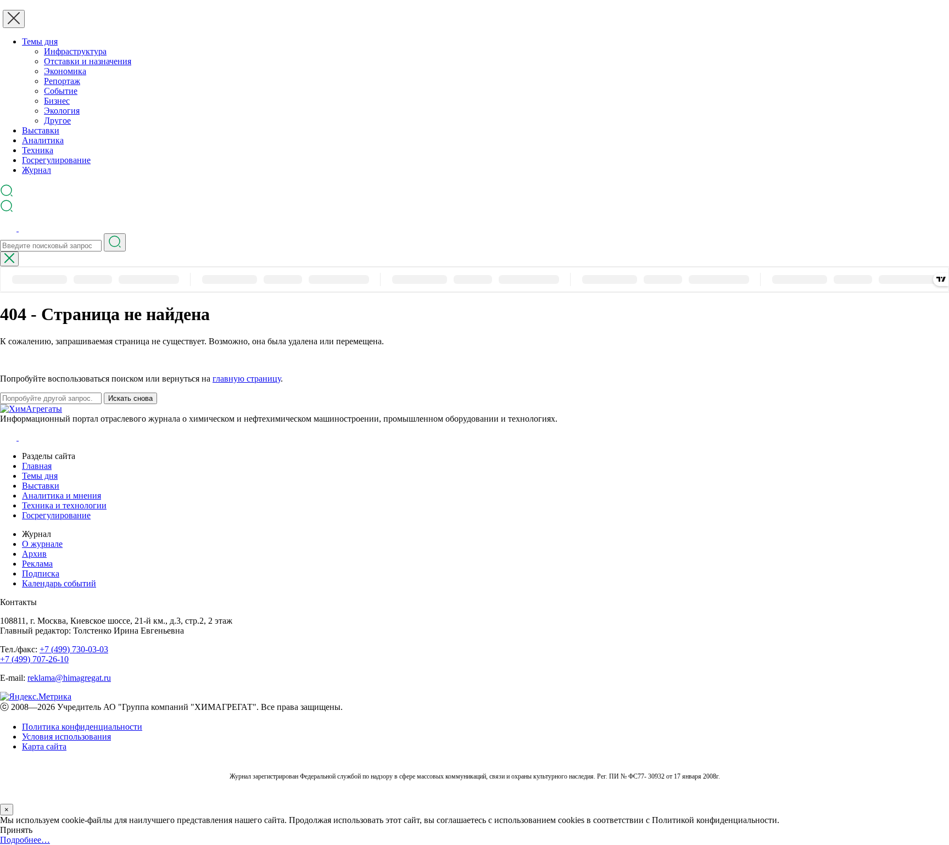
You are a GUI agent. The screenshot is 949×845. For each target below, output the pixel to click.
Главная (37, 466)
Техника (37, 150)
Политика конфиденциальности (82, 726)
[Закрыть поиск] (9, 258)
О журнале (42, 544)
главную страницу (247, 378)
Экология (62, 110)
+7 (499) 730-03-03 (74, 649)
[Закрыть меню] (14, 19)
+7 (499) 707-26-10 (34, 659)
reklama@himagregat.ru (69, 677)
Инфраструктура (75, 51)
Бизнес (57, 100)
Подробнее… (25, 839)
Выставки (40, 130)
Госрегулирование (56, 160)
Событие (60, 91)
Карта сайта (44, 746)
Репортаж (62, 81)
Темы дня (40, 41)
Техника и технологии (64, 505)
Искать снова (130, 398)
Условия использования (66, 736)
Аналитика (43, 140)
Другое (57, 120)
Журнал (36, 170)
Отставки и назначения (87, 61)
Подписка (40, 573)
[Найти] (115, 242)
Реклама (37, 563)
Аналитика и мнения (61, 495)
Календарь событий (59, 583)
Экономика (65, 71)
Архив (34, 553)
